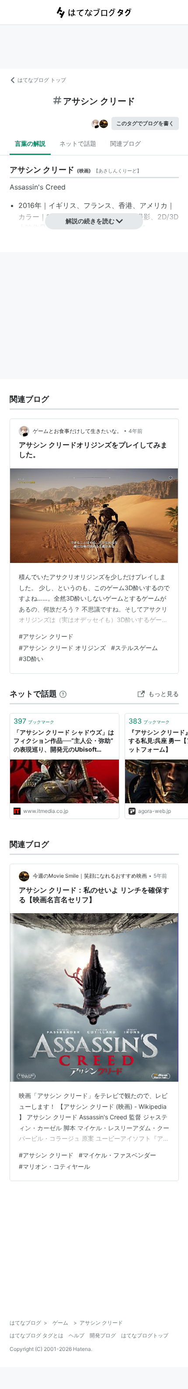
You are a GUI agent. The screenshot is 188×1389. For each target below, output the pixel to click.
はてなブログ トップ (41, 80)
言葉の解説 (30, 143)
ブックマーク (34, 721)
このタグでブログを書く (145, 123)
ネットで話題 (77, 143)
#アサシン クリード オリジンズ (62, 647)
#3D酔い (31, 658)
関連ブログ (125, 143)
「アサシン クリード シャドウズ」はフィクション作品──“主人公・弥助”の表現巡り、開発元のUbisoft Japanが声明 (64, 741)
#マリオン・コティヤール (54, 1166)
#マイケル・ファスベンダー (117, 1155)
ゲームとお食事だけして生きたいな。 (77, 431)
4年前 (136, 431)
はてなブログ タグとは (36, 1335)
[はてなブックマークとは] (62, 693)
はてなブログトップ (144, 1335)
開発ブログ (103, 1335)
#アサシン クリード (46, 636)
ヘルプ (76, 1335)
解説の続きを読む (90, 221)
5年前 (160, 875)
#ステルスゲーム (134, 647)
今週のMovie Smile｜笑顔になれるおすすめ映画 (90, 875)
